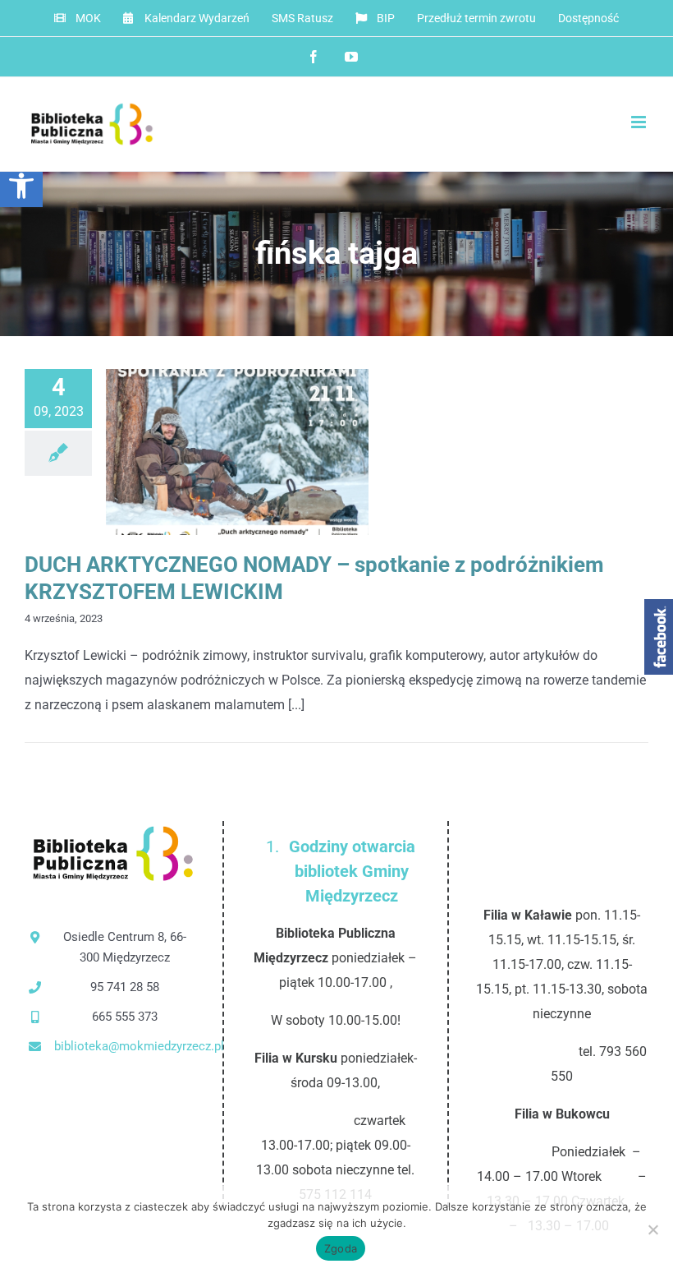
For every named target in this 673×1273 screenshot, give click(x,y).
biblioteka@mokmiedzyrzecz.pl (125, 1046)
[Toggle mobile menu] (639, 122)
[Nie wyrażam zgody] (652, 1229)
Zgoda (340, 1248)
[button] (21, 185)
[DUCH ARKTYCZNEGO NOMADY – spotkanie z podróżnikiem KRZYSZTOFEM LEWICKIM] (237, 452)
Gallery (264, 452)
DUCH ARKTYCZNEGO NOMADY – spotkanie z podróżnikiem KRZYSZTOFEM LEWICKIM (210, 452)
